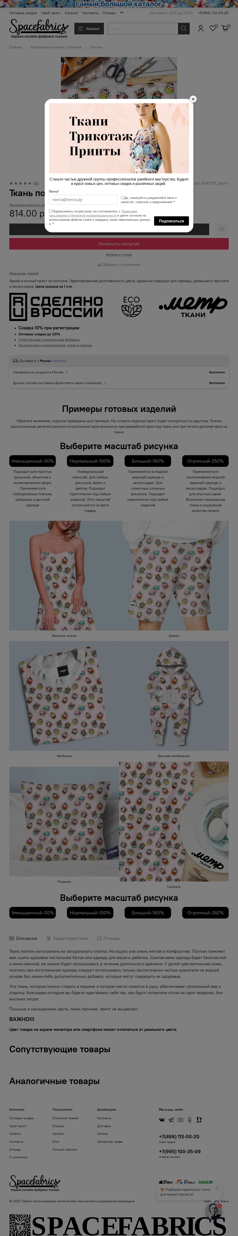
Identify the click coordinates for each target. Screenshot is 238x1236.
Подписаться (171, 221)
